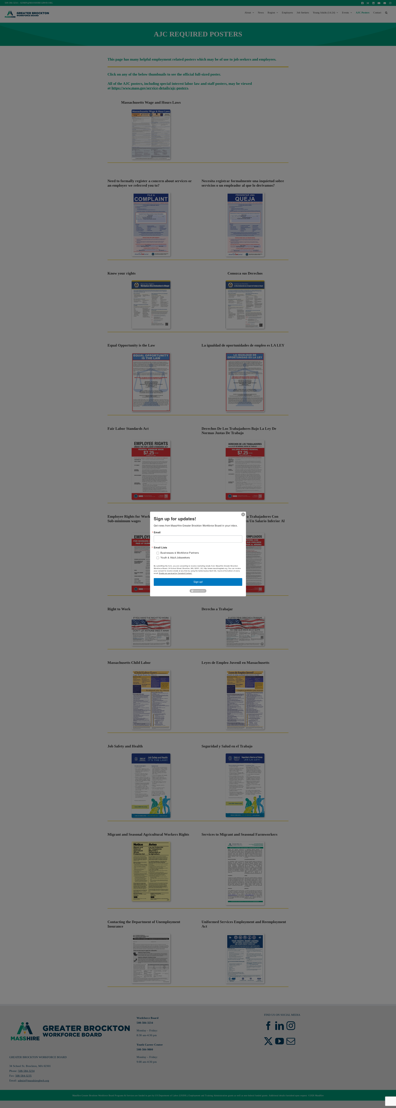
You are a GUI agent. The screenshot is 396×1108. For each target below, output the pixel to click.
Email (157, 532)
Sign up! (198, 582)
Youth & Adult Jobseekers (175, 557)
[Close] (243, 514)
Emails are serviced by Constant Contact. (175, 573)
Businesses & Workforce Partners (179, 552)
